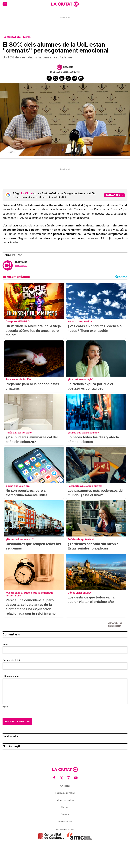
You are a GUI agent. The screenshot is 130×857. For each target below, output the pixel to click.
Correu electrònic (12, 660)
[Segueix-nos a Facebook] (54, 778)
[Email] (81, 78)
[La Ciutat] (65, 4)
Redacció (68, 67)
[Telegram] (74, 78)
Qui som (65, 807)
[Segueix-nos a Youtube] (76, 778)
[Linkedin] (62, 78)
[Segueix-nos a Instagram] (68, 778)
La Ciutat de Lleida (17, 37)
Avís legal (65, 786)
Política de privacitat (65, 793)
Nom (5, 644)
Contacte (65, 814)
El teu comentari (11, 676)
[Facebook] (49, 78)
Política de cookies (65, 800)
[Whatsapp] (68, 78)
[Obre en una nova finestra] (51, 836)
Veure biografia (21, 266)
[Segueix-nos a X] (61, 778)
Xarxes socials (65, 821)
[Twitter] (55, 78)
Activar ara (113, 195)
